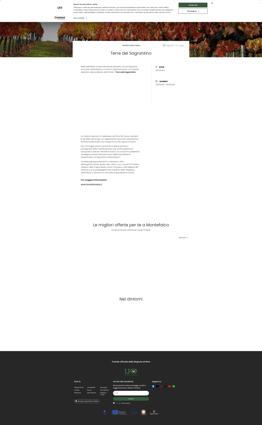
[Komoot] (173, 386)
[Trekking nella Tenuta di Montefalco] (83, 267)
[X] (157, 386)
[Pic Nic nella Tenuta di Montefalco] (158, 267)
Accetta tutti (193, 5)
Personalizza (191, 11)
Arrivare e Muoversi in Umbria (88, 401)
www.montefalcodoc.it (91, 184)
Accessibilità (91, 387)
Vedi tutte (182, 238)
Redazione (77, 393)
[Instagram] (161, 386)
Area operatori (91, 393)
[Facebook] (153, 386)
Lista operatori (104, 390)
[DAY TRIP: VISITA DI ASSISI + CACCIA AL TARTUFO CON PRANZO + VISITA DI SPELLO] (118, 267)
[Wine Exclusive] (176, 267)
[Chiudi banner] (212, 3)
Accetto (123, 403)
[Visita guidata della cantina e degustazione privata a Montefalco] (137, 267)
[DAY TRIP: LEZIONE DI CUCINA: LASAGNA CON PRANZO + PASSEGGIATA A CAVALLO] (195, 267)
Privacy (89, 390)
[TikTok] (165, 386)
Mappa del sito (79, 387)
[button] (103, 393)
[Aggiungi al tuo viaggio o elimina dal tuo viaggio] (90, 244)
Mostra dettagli (78, 18)
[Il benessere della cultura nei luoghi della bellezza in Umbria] (216, 267)
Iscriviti (131, 399)
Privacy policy (126, 403)
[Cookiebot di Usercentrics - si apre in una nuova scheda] (60, 18)
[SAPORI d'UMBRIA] (101, 267)
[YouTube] (169, 386)
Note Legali (103, 387)
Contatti (76, 390)
